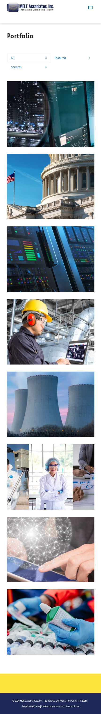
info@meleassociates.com (49, 706)
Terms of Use (72, 706)
